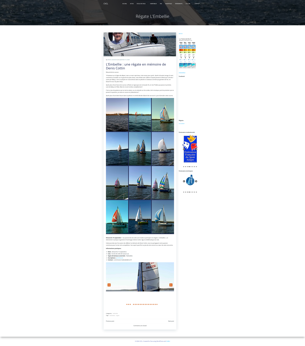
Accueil (124, 3)
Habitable (115, 313)
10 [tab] (141, 304)
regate (117, 315)
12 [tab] (145, 304)
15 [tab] (150, 304)
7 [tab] (136, 304)
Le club (188, 3)
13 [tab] (146, 304)
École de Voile (141, 3)
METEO (181, 33)
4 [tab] (131, 304)
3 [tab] (130, 304)
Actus (132, 3)
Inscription (182, 123)
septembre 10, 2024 (124, 59)
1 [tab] (126, 304)
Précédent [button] (109, 284)
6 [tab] (135, 304)
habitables (112, 315)
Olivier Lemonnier (112, 59)
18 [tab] (155, 304)
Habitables (153, 3)
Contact (197, 3)
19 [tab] (156, 304)
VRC (161, 3)
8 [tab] (138, 304)
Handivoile (168, 3)
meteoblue (182, 73)
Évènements (178, 3)
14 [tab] (148, 304)
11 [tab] (143, 304)
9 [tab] (140, 304)
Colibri (168, 341)
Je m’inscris (119, 258)
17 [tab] (153, 304)
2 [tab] (128, 304)
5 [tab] (133, 304)
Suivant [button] (170, 284)
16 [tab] (151, 304)
